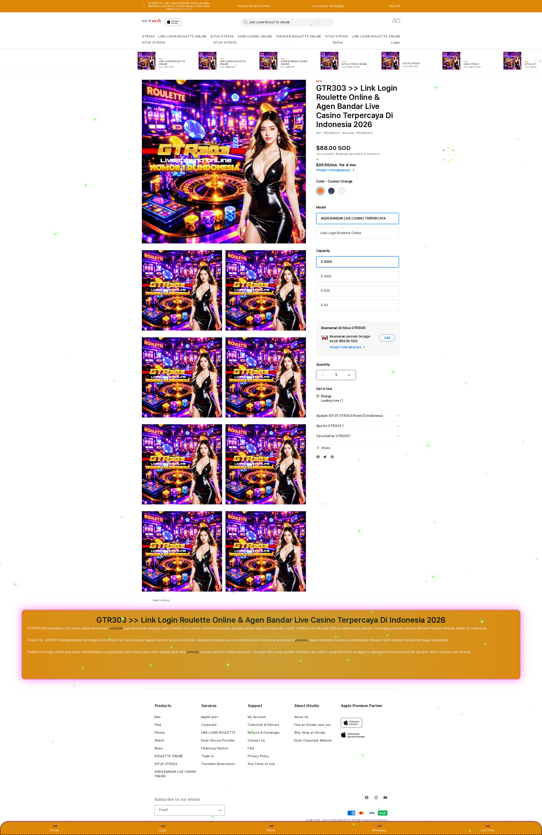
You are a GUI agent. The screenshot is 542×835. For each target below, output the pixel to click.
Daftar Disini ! (183, 9)
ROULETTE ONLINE (169, 756)
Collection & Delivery (264, 725)
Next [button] (398, 6)
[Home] (151, 20)
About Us (301, 717)
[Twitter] (326, 458)
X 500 (325, 291)
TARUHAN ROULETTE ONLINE (298, 36)
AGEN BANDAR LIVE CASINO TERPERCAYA (353, 218)
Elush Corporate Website (313, 740)
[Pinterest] (333, 458)
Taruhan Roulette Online (253, 6)
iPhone (160, 732)
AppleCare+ (209, 717)
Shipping (341, 153)
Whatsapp (379, 830)
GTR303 (148, 36)
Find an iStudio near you (312, 725)
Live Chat (487, 830)
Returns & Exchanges (264, 732)
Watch (159, 740)
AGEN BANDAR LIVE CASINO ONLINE (175, 774)
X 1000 (326, 276)
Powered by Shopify (374, 820)
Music (159, 748)
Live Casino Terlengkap (328, 6)
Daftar (271, 830)
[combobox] (286, 22)
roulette (116, 628)
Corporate (209, 725)
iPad (158, 725)
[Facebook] (319, 458)
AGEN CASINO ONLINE (255, 36)
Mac (158, 717)
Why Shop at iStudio (309, 732)
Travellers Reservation (218, 764)
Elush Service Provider (218, 740)
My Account (257, 717)
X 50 (324, 305)
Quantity (323, 365)
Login (163, 830)
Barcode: (349, 133)
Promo (54, 830)
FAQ (251, 748)
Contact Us (256, 740)
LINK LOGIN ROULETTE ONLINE (182, 36)
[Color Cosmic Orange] (320, 191)
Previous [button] (144, 6)
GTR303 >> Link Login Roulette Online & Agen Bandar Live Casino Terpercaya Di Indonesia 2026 (179, 6)
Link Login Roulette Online (341, 233)
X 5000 (326, 262)
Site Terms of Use (261, 764)
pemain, (302, 640)
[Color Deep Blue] (331, 191)
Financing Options (214, 748)
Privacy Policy (258, 756)
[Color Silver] (341, 191)
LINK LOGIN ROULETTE (218, 732)
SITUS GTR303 (222, 36)
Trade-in (207, 756)
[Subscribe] (219, 810)
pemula (193, 652)
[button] (148, 36)
